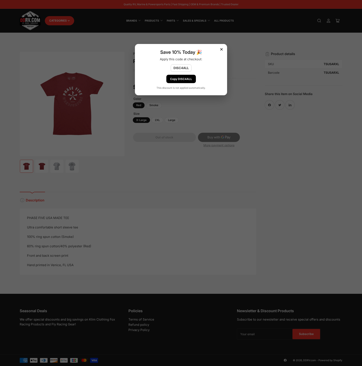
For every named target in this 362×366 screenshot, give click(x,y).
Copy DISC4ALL (181, 79)
